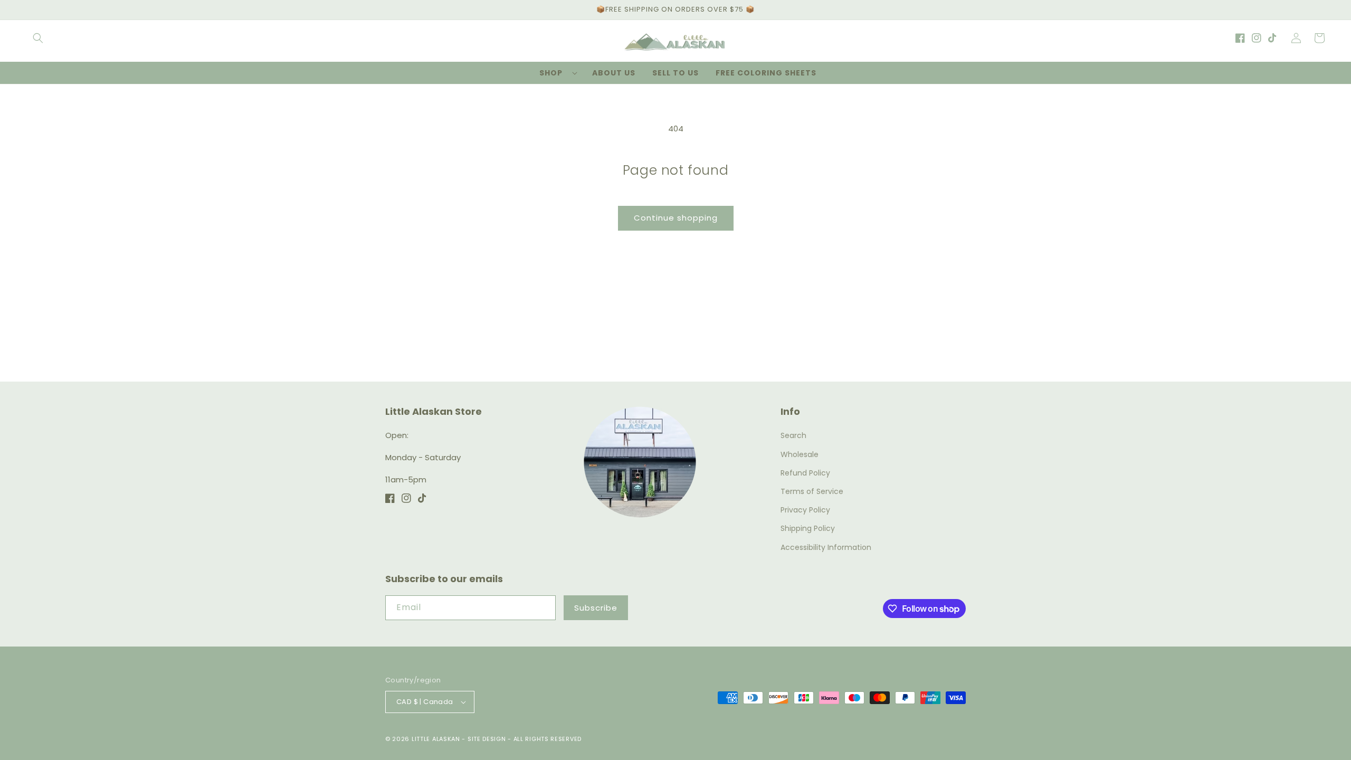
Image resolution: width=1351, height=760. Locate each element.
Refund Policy (805, 473)
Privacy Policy (805, 510)
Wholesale (800, 454)
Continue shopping (676, 217)
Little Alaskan (436, 739)
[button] (38, 38)
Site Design (487, 739)
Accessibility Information (826, 547)
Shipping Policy (808, 528)
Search (793, 435)
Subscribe (595, 607)
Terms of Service (812, 491)
